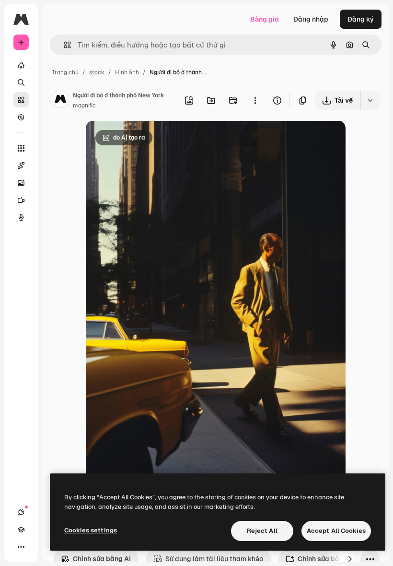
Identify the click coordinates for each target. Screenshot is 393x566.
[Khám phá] (21, 117)
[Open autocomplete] (63, 44)
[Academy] (21, 529)
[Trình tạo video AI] (21, 200)
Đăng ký (360, 19)
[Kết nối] (21, 512)
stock (96, 72)
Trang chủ (65, 72)
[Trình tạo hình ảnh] (21, 182)
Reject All (262, 531)
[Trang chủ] (21, 65)
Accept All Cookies (336, 531)
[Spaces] (21, 165)
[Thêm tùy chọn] (255, 100)
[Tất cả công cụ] (21, 148)
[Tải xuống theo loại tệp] (370, 100)
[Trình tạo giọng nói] (21, 217)
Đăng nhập (310, 19)
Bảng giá (264, 19)
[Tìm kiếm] (21, 82)
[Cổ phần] (21, 99)
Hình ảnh (127, 72)
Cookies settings (90, 530)
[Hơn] (21, 546)
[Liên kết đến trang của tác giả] (60, 101)
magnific (84, 105)
